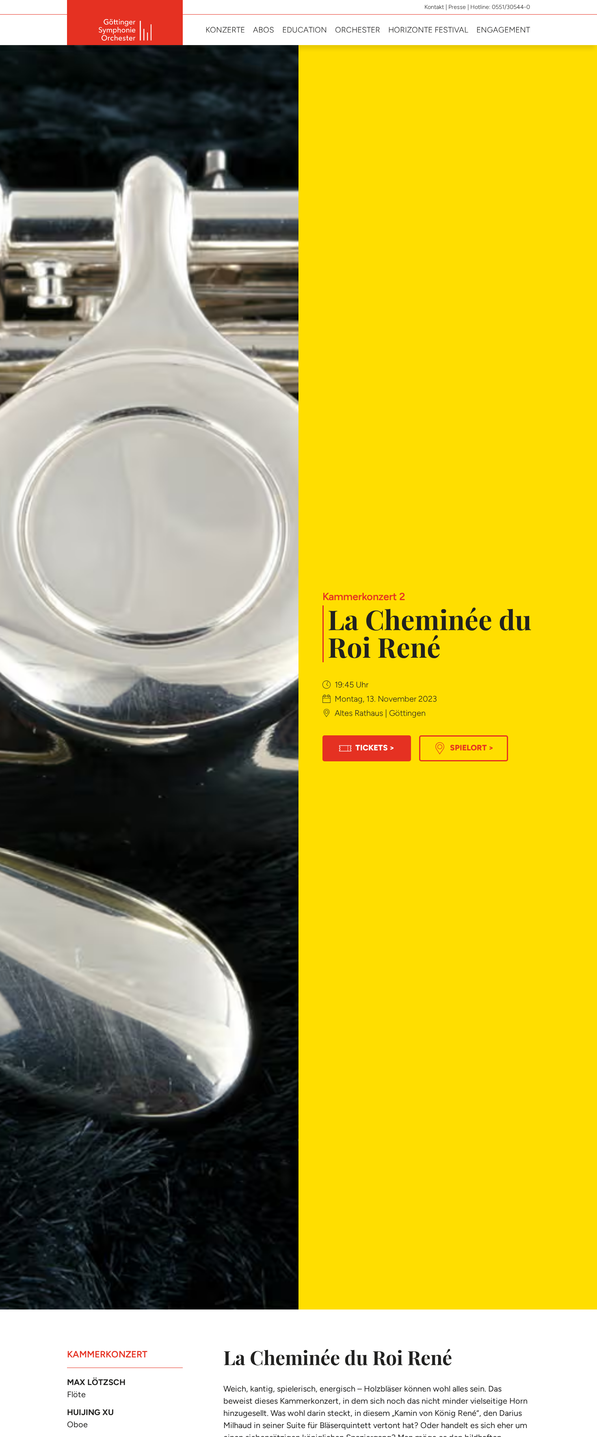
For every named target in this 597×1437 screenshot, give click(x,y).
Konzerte (225, 30)
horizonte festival (428, 30)
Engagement (503, 30)
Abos (263, 30)
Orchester (357, 30)
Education (304, 30)
